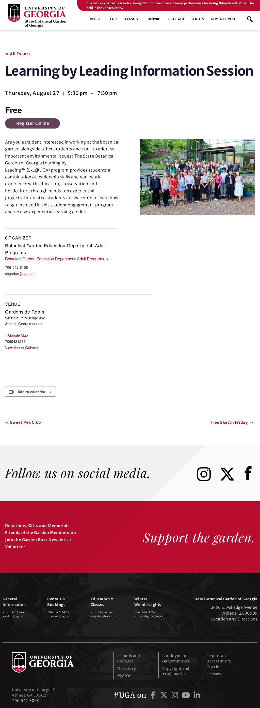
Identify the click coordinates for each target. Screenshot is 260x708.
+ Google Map (16, 335)
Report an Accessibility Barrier (219, 661)
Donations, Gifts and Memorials (37, 525)
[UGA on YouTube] (186, 695)
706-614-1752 (144, 612)
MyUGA (124, 675)
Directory (126, 668)
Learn (113, 19)
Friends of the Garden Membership (40, 532)
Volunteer (15, 546)
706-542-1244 (13, 612)
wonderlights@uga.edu (150, 616)
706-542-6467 (58, 612)
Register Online (32, 123)
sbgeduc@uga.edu (20, 273)
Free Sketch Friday (232, 422)
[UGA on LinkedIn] (196, 695)
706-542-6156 (101, 612)
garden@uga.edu (15, 616)
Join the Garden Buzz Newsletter (38, 539)
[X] (231, 479)
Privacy (214, 674)
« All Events (17, 53)
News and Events (224, 19)
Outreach (176, 19)
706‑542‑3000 (26, 700)
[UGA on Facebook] (153, 695)
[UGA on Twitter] (164, 695)
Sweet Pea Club (23, 422)
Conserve (132, 19)
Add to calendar (31, 391)
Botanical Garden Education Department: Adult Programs (54, 259)
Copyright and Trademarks (175, 671)
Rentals (197, 19)
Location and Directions (234, 619)
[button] (250, 19)
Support (154, 19)
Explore (95, 19)
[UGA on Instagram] (175, 695)
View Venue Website (21, 347)
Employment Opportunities (175, 658)
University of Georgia (50, 662)
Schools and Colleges (128, 658)
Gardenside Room (24, 311)
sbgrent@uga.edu (59, 616)
